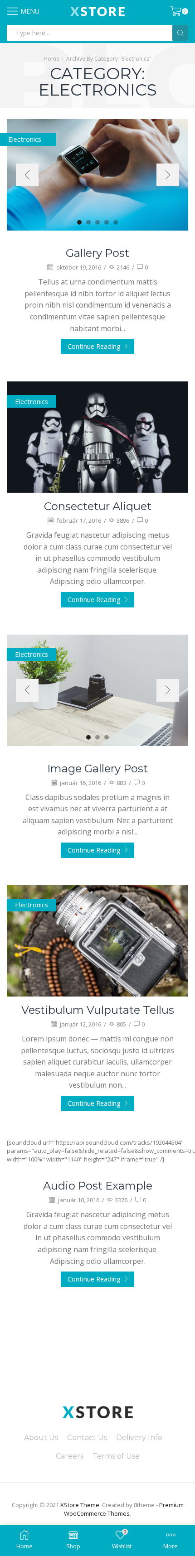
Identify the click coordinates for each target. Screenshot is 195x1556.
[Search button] (180, 33)
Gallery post (97, 253)
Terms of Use (116, 1456)
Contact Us (87, 1437)
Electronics (31, 401)
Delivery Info (139, 1437)
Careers (69, 1456)
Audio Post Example (97, 1185)
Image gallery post (97, 768)
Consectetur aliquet (97, 506)
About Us (41, 1437)
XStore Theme (79, 1505)
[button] (79, 222)
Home (51, 59)
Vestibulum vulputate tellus (97, 1009)
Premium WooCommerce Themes (124, 1509)
